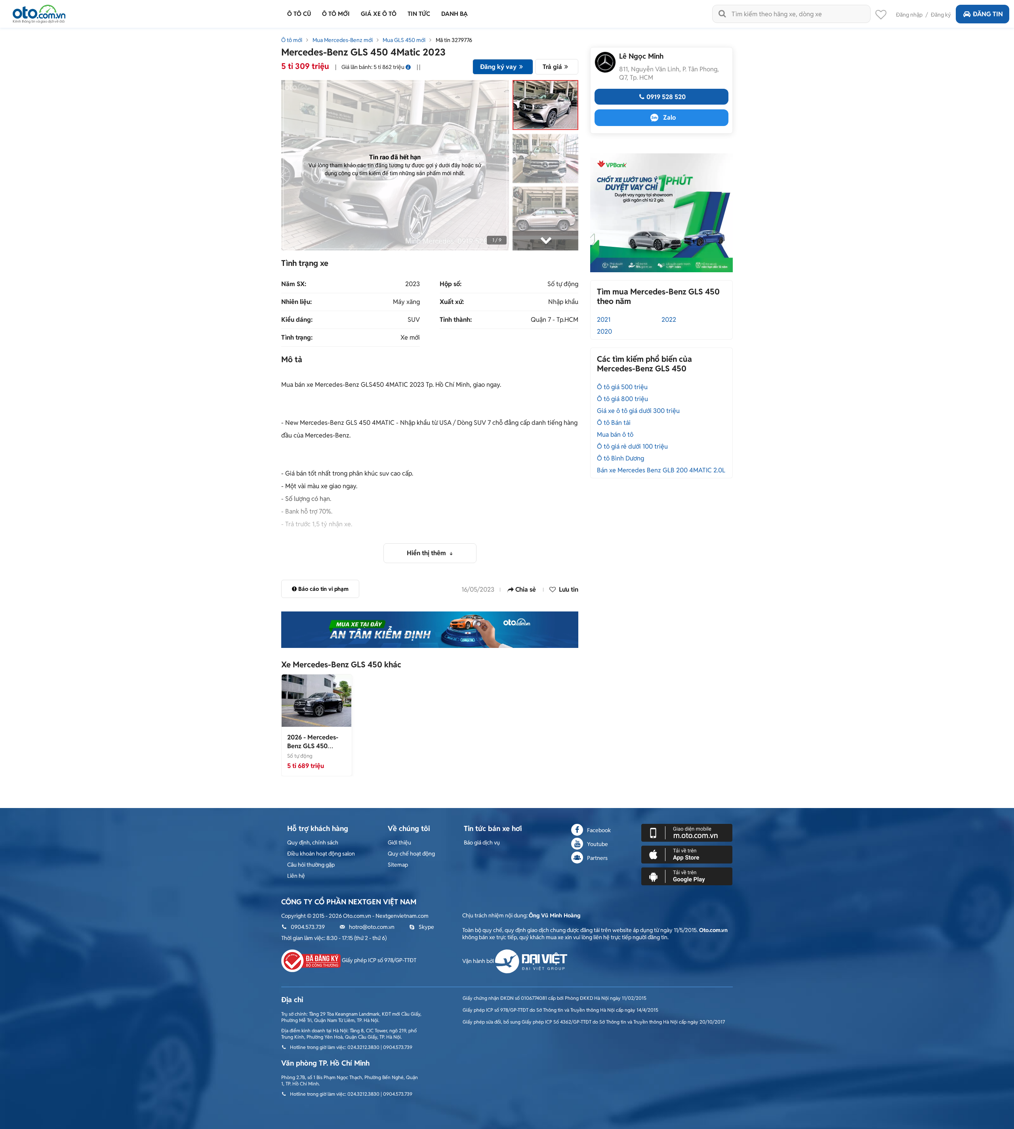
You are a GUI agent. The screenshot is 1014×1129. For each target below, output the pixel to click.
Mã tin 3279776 (454, 40)
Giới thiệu (399, 842)
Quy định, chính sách (312, 842)
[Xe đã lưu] (880, 16)
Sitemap (398, 864)
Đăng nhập (909, 14)
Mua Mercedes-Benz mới (343, 40)
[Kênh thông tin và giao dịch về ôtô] (39, 12)
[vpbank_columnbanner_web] (661, 212)
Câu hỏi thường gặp (311, 864)
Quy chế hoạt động (411, 853)
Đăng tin (988, 14)
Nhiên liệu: (296, 302)
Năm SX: (293, 284)
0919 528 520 (666, 97)
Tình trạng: (297, 338)
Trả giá (552, 67)
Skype (426, 926)
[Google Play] (686, 875)
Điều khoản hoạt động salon (321, 853)
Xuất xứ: (452, 302)
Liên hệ (296, 875)
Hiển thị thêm (427, 553)
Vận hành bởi (478, 961)
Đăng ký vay (498, 67)
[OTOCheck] (429, 629)
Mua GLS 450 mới (404, 40)
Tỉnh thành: (456, 320)
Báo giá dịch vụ (482, 842)
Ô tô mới (291, 40)
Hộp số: (450, 284)
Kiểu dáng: (297, 320)
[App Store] (686, 854)
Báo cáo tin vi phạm (323, 588)
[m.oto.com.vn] (686, 832)
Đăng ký (941, 14)
